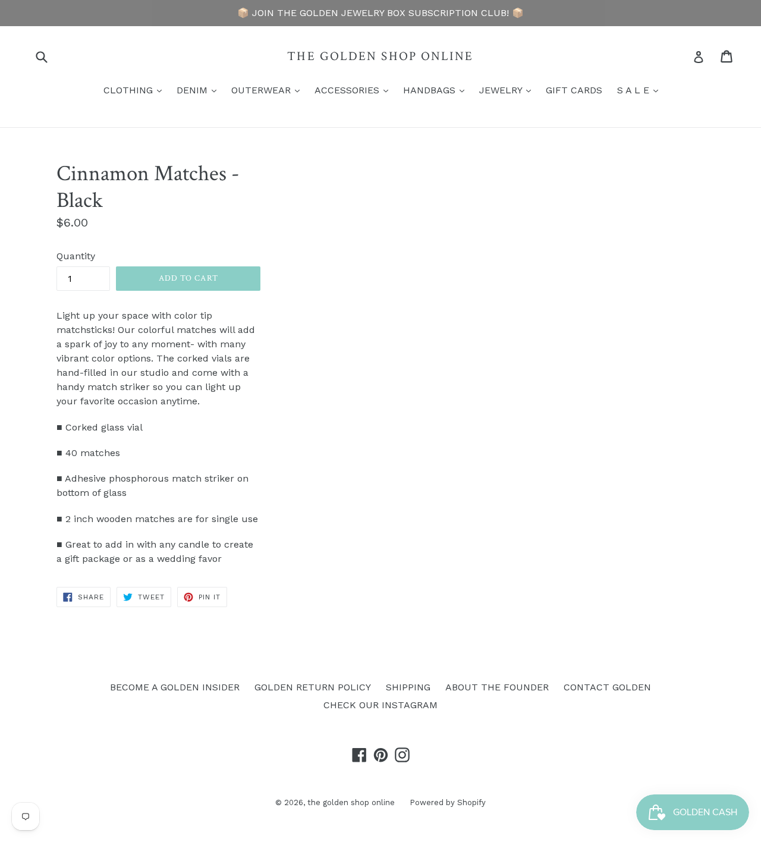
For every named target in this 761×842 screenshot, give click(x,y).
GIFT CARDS (574, 90)
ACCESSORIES (354, 90)
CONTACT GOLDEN (607, 687)
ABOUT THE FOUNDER (497, 687)
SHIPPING (408, 687)
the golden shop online (380, 56)
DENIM (199, 90)
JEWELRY (508, 90)
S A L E (640, 90)
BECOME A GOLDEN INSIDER (175, 687)
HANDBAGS (436, 90)
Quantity (75, 256)
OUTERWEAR (268, 90)
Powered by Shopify (448, 802)
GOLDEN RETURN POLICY (312, 687)
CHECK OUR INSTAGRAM (380, 705)
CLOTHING (135, 90)
